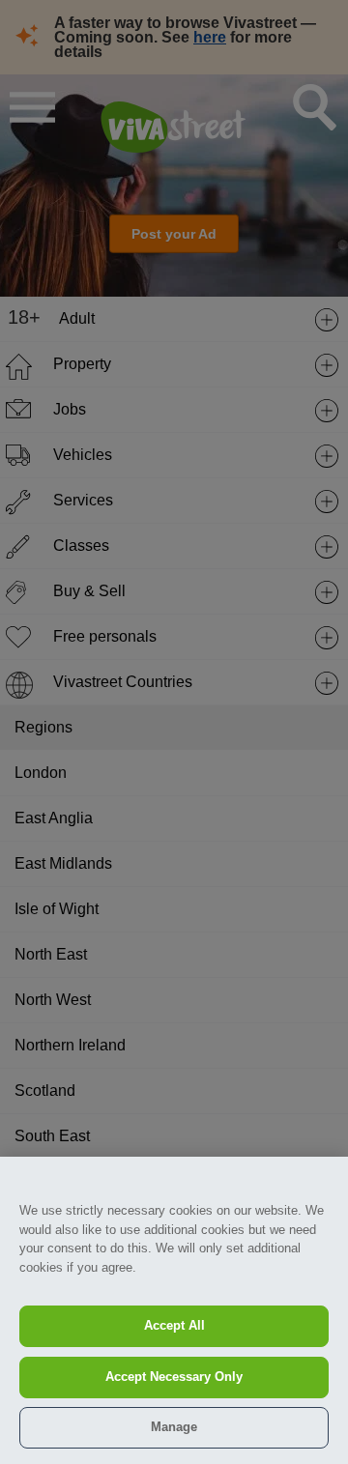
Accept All (174, 1325)
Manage (174, 1427)
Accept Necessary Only (174, 1376)
